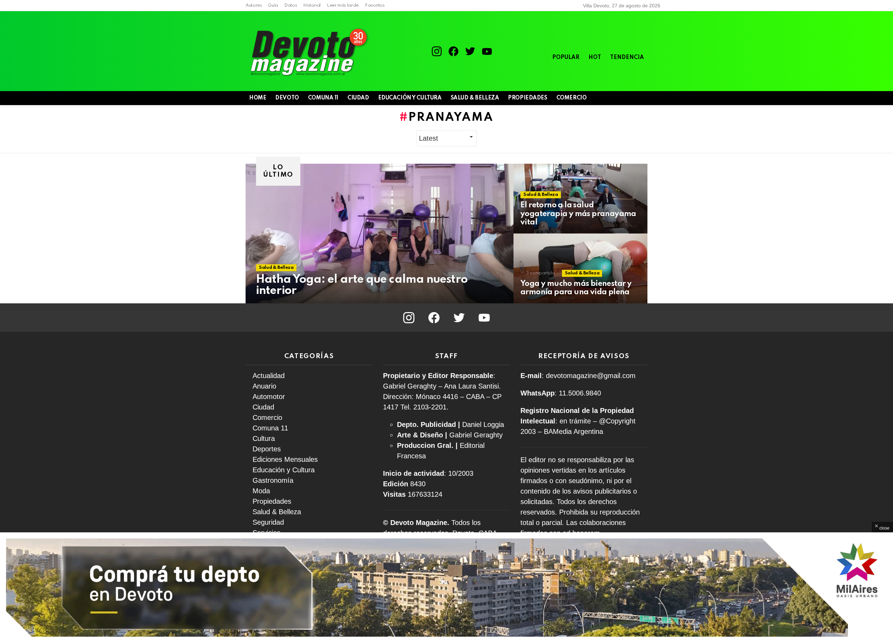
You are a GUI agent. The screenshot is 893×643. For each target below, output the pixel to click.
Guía (273, 5)
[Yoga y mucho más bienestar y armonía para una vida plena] (580, 268)
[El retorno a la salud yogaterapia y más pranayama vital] (580, 199)
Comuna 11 (323, 98)
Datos (290, 5)
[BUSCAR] (631, 98)
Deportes (267, 449)
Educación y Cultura (410, 98)
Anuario (264, 386)
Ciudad (358, 98)
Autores (254, 5)
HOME (257, 98)
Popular (565, 57)
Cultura (264, 438)
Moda (261, 491)
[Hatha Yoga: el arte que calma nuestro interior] (379, 233)
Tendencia (627, 57)
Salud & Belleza (475, 98)
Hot (594, 57)
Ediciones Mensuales (285, 459)
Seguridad (268, 522)
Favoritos (375, 5)
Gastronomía (273, 480)
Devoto (287, 98)
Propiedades (527, 98)
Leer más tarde (343, 5)
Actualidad (269, 375)
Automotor (269, 396)
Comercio (571, 98)
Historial (312, 5)
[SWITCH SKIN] (619, 98)
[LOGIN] (643, 98)
